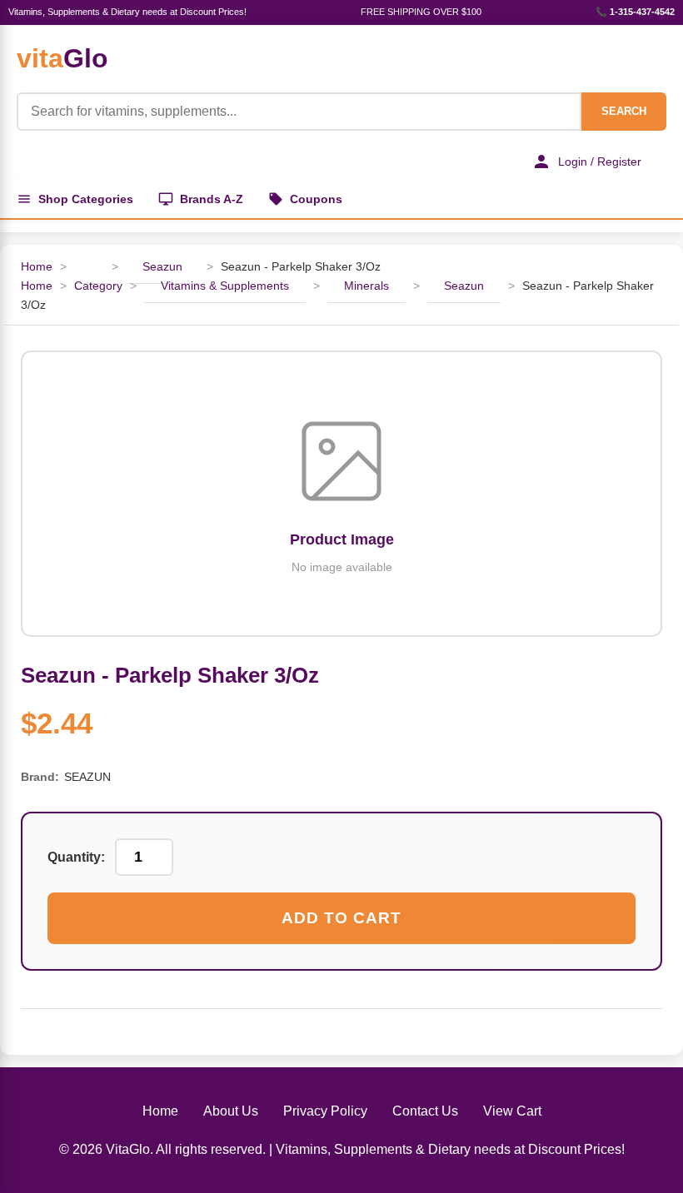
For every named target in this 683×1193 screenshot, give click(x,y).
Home (36, 266)
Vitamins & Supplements (225, 285)
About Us (230, 1111)
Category (98, 285)
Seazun (162, 266)
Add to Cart (341, 918)
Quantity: (76, 857)
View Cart (512, 1111)
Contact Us (425, 1111)
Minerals (366, 285)
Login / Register (599, 161)
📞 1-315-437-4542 (635, 12)
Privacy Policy (325, 1111)
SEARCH (623, 111)
